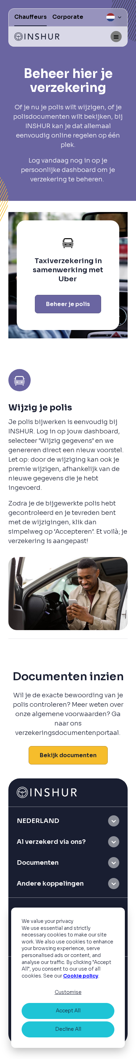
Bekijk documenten (68, 755)
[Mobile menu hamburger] (116, 36)
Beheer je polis (68, 304)
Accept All (68, 1010)
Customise (68, 992)
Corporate (67, 17)
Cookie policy (80, 976)
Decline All (68, 1029)
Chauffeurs (30, 17)
